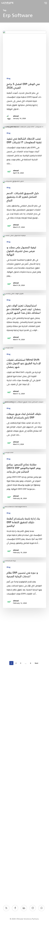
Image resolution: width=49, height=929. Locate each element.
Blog (8, 78)
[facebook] (15, 908)
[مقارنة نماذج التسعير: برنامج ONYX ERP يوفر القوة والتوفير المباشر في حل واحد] (24, 477)
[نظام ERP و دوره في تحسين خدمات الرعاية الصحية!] (24, 584)
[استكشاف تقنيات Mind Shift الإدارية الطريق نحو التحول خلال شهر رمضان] (24, 372)
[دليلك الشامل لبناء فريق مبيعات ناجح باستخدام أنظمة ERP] (24, 425)
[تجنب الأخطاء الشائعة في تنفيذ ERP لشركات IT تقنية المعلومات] (24, 152)
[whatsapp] (41, 908)
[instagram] (33, 908)
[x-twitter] (6, 908)
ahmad (16, 116)
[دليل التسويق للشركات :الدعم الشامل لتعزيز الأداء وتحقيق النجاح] (24, 206)
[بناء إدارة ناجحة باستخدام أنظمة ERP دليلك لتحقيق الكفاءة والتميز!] (24, 531)
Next (36, 663)
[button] (45, 3)
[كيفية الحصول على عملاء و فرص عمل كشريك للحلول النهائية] (24, 262)
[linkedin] (24, 908)
